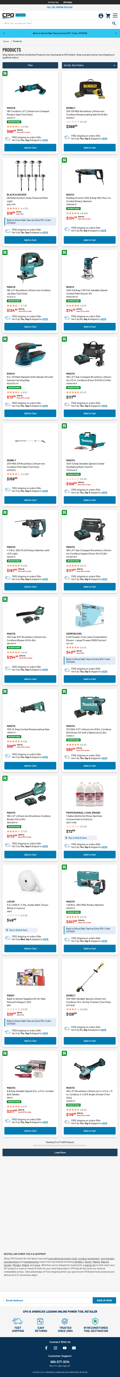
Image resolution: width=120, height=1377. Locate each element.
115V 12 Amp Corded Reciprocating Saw (28, 729)
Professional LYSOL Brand (83, 812)
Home (6, 41)
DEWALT (79, 1261)
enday (11, 995)
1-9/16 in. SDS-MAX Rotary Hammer (85, 904)
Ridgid (25, 1264)
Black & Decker (16, 194)
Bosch (70, 194)
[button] (90, 65)
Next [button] (116, 33)
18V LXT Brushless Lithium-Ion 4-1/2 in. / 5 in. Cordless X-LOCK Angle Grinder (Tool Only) (89, 1094)
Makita (11, 107)
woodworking (11, 1261)
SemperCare (74, 633)
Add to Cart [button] (30, 147)
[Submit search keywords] (114, 23)
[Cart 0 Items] (108, 16)
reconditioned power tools (62, 1258)
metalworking (31, 1261)
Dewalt (70, 107)
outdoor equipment (89, 1258)
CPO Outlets (67, 2)
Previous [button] (4, 33)
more (37, 1264)
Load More (60, 1152)
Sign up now (104, 1300)
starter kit (90, 1264)
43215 (45, 140)
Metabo (17, 1264)
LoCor (11, 901)
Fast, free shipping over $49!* (60, 7)
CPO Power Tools (53, 2)
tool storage (107, 1258)
